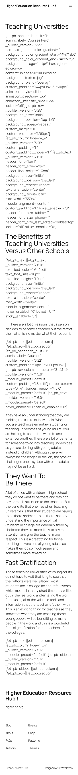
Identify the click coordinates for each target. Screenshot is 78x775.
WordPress (66, 768)
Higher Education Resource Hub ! (30, 5)
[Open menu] (70, 6)
